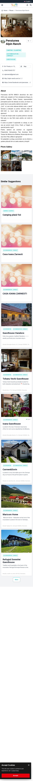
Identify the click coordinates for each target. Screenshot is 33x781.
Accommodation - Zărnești (13, 54)
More (16, 579)
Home (5, 10)
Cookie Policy (15, 770)
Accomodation (7, 329)
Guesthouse (11, 59)
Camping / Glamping (14, 50)
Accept (15, 775)
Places (11, 10)
